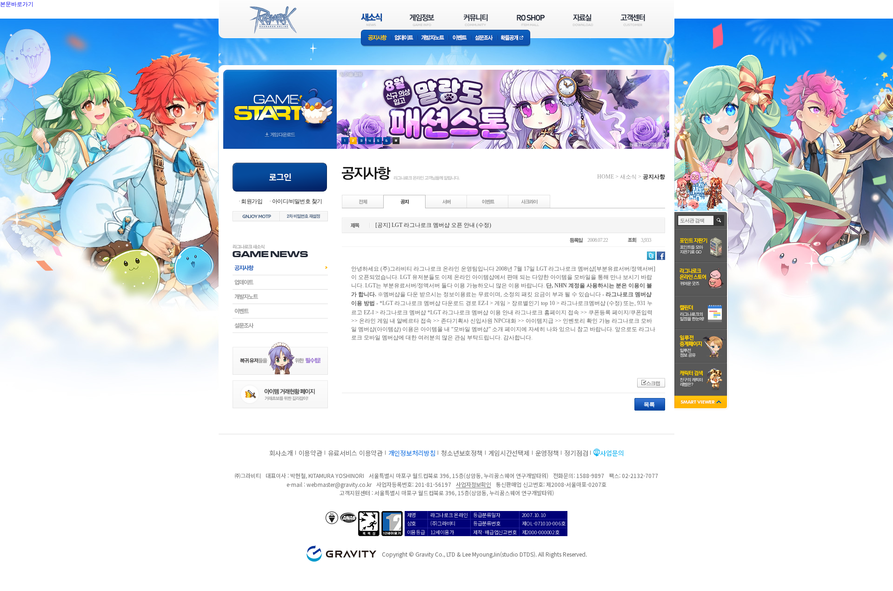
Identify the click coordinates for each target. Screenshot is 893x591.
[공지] (405, 201)
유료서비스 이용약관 (355, 453)
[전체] (363, 201)
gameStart (280, 101)
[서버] (446, 201)
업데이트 (404, 38)
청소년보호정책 (461, 453)
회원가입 (251, 201)
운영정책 (547, 453)
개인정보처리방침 (412, 453)
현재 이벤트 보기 (396, 140)
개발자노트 (432, 38)
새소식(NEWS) (371, 19)
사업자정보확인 (473, 484)
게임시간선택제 (509, 453)
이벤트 (459, 38)
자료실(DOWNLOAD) (582, 19)
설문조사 (484, 38)
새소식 (628, 176)
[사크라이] (529, 201)
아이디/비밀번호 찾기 (297, 201)
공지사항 (376, 38)
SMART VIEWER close (701, 403)
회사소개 (281, 453)
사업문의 (612, 453)
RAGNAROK (272, 20)
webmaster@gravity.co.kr (339, 484)
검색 (719, 220)
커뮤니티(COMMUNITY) (476, 19)
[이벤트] (488, 201)
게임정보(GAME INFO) (422, 19)
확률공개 (513, 38)
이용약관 (310, 453)
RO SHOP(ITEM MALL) (531, 19)
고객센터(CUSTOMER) (632, 19)
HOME (605, 176)
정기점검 (576, 453)
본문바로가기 (37, 25)
